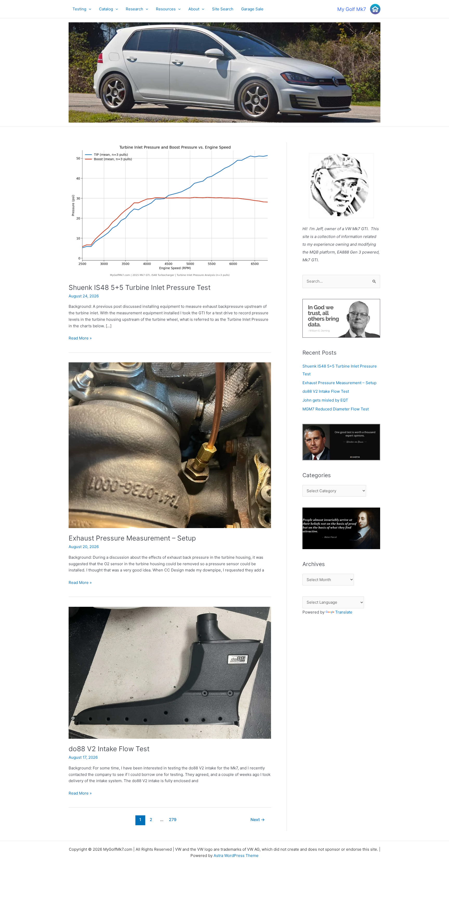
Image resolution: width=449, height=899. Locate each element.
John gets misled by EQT (325, 400)
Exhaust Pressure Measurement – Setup (132, 538)
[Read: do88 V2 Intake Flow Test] (170, 672)
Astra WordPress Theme (236, 855)
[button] (88, 9)
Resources (166, 8)
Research (134, 8)
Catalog (106, 8)
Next (257, 819)
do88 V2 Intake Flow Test (109, 749)
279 (172, 819)
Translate (343, 612)
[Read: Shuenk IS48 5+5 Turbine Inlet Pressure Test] (170, 209)
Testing (79, 8)
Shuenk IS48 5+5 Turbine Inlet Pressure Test (139, 287)
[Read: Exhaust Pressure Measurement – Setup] (170, 444)
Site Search (222, 8)
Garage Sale (252, 8)
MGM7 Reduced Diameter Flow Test (335, 409)
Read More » (80, 338)
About (193, 8)
